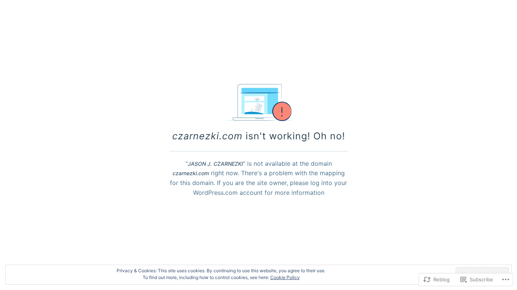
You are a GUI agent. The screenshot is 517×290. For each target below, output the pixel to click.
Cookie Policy (285, 277)
